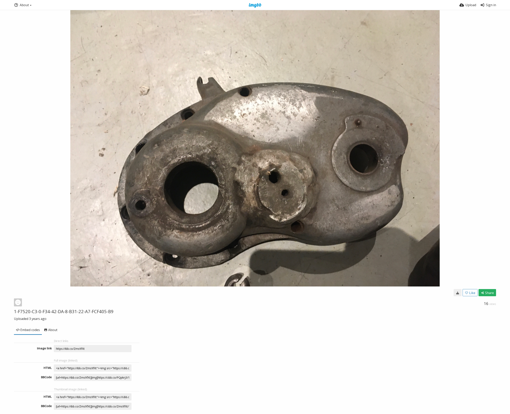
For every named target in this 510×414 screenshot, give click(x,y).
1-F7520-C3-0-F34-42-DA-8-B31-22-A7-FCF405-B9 (64, 311)
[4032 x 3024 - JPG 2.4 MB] (458, 292)
